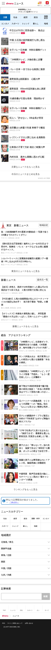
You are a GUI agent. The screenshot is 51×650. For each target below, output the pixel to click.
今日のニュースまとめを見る (25, 174)
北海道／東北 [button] (7, 542)
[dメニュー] (5, 616)
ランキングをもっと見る (26, 489)
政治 (36, 17)
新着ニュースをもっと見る (26, 326)
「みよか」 (14, 502)
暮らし (36, 23)
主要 (5, 17)
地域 (46, 23)
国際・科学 (36, 519)
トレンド (25, 23)
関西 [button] (3, 562)
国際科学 (46, 17)
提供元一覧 (42, 279)
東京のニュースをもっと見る (25, 271)
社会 (15, 17)
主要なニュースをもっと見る (25, 167)
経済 (25, 17)
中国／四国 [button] (6, 568)
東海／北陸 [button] (6, 555)
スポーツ (15, 23)
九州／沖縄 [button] (6, 575)
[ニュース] (14, 3)
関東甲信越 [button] (6, 548)
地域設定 (43, 225)
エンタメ (5, 23)
